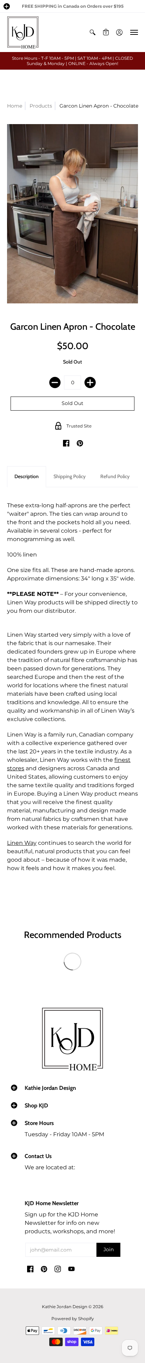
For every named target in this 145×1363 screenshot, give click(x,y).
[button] (7, 6)
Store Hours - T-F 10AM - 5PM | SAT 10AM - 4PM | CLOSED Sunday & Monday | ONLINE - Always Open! (72, 61)
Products (41, 106)
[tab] (26, 476)
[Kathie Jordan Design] (23, 32)
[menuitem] (92, 32)
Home (14, 106)
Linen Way (22, 843)
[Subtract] (55, 382)
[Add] (90, 382)
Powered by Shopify (72, 1318)
